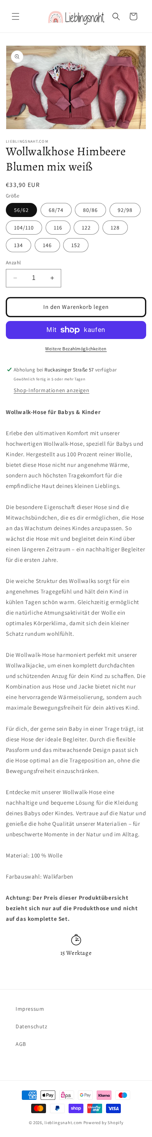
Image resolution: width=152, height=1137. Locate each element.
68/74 (56, 209)
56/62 (21, 209)
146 (47, 245)
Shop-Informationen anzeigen (51, 390)
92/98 (125, 209)
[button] (15, 16)
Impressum (30, 1008)
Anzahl (13, 262)
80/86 (90, 209)
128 (115, 227)
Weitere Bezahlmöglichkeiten (76, 349)
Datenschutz (32, 1026)
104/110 (24, 227)
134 (18, 245)
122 (86, 227)
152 (75, 245)
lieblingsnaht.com (63, 1122)
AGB (21, 1043)
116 (58, 227)
